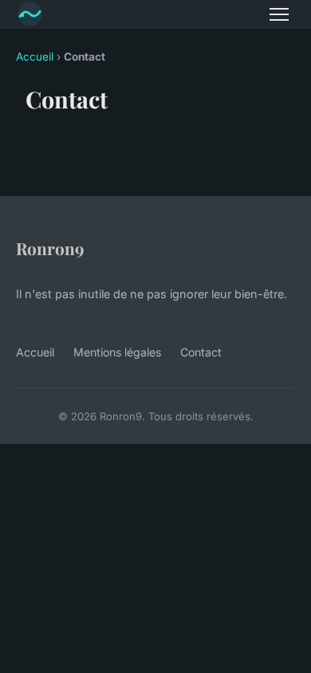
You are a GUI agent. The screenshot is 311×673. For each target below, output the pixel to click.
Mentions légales (117, 352)
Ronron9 (50, 248)
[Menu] (279, 14)
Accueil (34, 56)
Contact (201, 352)
